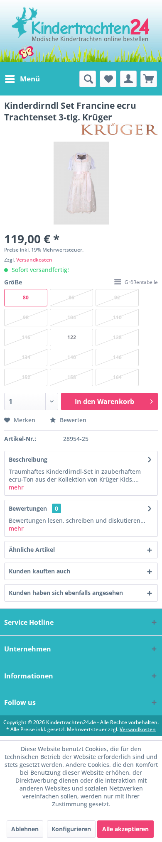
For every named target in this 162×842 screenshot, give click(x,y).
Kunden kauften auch (39, 571)
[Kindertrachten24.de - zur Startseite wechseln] (81, 31)
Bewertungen (28, 508)
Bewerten (72, 420)
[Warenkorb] (148, 79)
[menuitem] (22, 79)
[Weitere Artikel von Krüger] (119, 130)
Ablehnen (25, 829)
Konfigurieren (71, 829)
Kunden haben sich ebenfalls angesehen (66, 593)
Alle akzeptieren (125, 829)
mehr (16, 487)
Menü (30, 78)
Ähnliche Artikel (32, 549)
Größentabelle (141, 282)
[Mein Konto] (128, 79)
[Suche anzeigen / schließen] (87, 79)
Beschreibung (28, 459)
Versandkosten (34, 259)
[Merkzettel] (108, 79)
